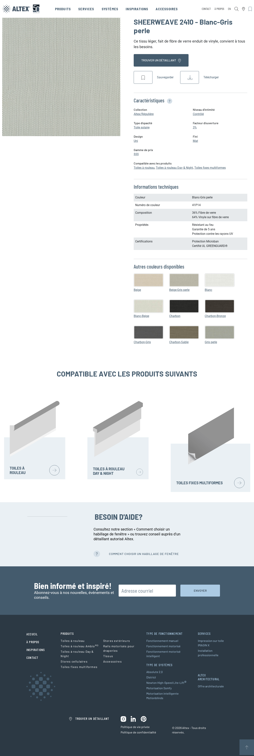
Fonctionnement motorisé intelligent (163, 654)
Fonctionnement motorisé (163, 646)
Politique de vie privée (135, 727)
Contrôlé (198, 114)
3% (195, 127)
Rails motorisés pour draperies (119, 648)
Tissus (108, 656)
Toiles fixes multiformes (210, 168)
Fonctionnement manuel (162, 640)
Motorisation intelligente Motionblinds (162, 696)
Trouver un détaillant (159, 60)
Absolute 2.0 (154, 672)
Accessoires (167, 9)
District (151, 677)
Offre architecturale (211, 686)
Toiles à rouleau (144, 168)
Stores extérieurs (116, 640)
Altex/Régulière (144, 114)
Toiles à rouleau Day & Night (174, 168)
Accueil (32, 634)
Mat (195, 141)
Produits (63, 9)
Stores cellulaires (74, 661)
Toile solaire (141, 127)
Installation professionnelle (208, 653)
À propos (219, 8)
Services (86, 9)
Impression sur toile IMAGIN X (211, 643)
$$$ (136, 154)
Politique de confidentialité (138, 732)
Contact (206, 8)
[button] (168, 100)
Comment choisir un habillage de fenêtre (144, 554)
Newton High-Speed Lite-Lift (166, 682)
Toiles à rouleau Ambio (79, 646)
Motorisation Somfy (159, 688)
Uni (136, 141)
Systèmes (110, 9)
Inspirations (137, 9)
